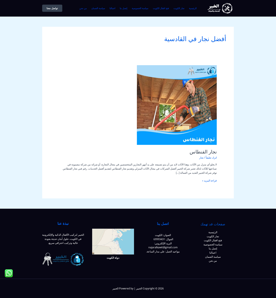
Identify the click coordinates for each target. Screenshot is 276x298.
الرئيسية (193, 8)
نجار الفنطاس (203, 151)
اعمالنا (112, 8)
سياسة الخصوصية (140, 8)
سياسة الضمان (98, 8)
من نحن (83, 8)
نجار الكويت (178, 8)
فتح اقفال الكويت (161, 8)
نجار (201, 157)
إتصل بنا (123, 8)
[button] (52, 8)
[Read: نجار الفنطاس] (177, 104)
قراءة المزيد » (209, 180)
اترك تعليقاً (211, 157)
